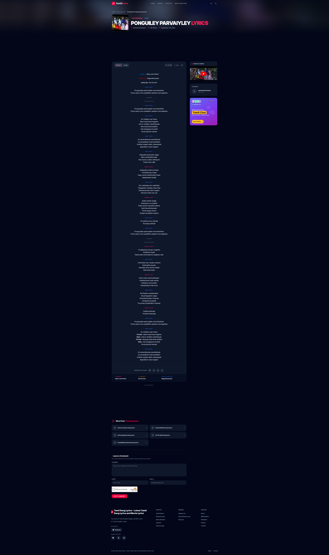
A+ (171, 65)
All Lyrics (181, 519)
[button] (203, 73)
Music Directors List (184, 516)
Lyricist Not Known (139, 28)
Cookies (215, 550)
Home (153, 3)
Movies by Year (160, 516)
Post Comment (119, 496)
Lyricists (168, 3)
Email (152, 479)
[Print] (182, 65)
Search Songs (160, 526)
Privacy (203, 522)
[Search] (215, 3)
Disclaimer (204, 519)
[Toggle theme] (211, 3)
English (118, 65)
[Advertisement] (164, 47)
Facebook (118, 530)
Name (114, 479)
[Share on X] (119, 538)
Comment (115, 462)
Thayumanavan (121, 12)
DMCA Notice (205, 516)
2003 (146, 18)
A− (166, 65)
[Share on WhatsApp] (158, 370)
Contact (203, 526)
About (203, 513)
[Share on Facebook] (149, 370)
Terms (209, 550)
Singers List (181, 513)
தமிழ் (125, 65)
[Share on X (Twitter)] (154, 370)
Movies (160, 3)
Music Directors (181, 3)
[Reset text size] (168, 65)
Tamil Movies (160, 513)
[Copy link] (162, 370)
